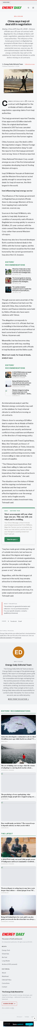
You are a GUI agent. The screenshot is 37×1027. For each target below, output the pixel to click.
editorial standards (6, 637)
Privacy (19, 1017)
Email (20, 621)
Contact (4, 987)
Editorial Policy (6, 980)
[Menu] (33, 8)
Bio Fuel (4, 957)
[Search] (28, 7)
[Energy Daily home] (12, 8)
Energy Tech (6, 950)
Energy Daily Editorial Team (13, 64)
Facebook (14, 621)
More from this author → (18, 699)
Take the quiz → (12, 539)
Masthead (5, 976)
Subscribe (6, 2)
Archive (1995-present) (9, 964)
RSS (13, 1008)
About (4, 973)
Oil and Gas (5, 954)
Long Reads (6, 961)
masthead (18, 637)
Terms (27, 1017)
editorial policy (24, 695)
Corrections (5, 983)
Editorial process (30, 64)
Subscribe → (9, 1004)
